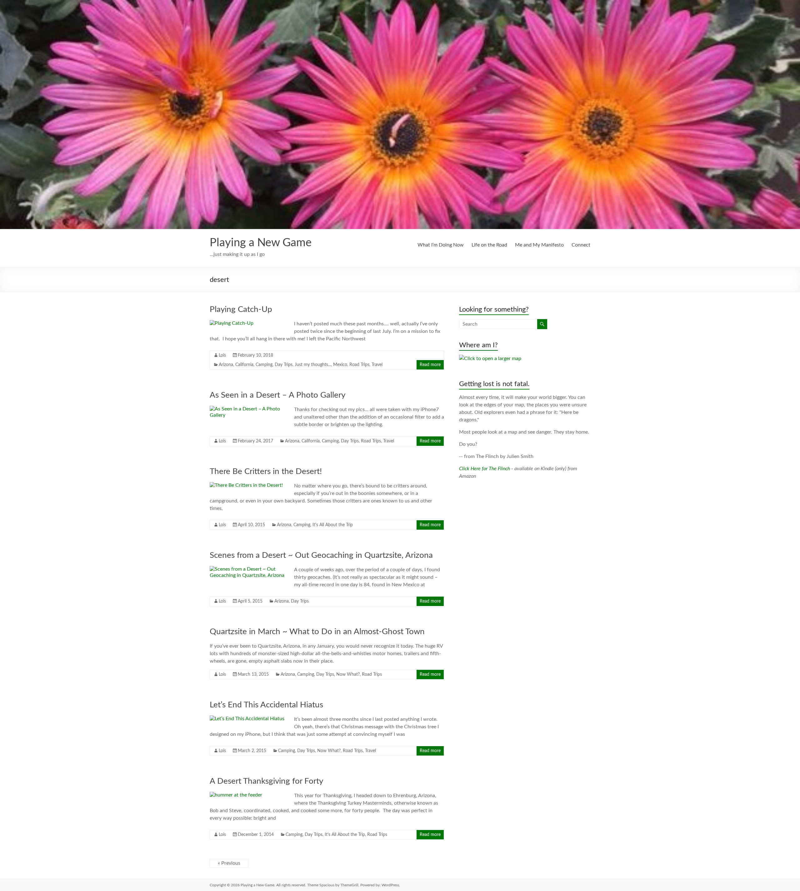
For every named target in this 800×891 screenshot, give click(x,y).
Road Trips (359, 365)
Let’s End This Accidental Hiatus (266, 705)
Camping (264, 365)
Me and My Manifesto (539, 244)
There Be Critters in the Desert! (266, 471)
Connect (581, 244)
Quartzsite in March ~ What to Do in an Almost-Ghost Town (317, 632)
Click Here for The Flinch (484, 468)
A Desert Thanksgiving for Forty (266, 781)
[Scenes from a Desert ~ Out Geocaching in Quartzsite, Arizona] (247, 569)
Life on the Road (489, 244)
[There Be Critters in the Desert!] (246, 485)
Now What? (348, 674)
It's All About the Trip (332, 525)
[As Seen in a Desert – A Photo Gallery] (247, 408)
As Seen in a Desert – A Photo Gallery (277, 395)
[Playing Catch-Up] (231, 323)
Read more (430, 365)
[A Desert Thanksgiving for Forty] (236, 794)
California (244, 365)
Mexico (340, 365)
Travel (377, 365)
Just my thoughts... (313, 365)
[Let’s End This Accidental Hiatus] (247, 718)
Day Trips (283, 365)
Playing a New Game (261, 242)
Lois (222, 355)
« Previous (229, 863)
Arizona (226, 365)
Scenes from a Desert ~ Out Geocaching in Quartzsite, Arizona (321, 555)
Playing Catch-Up (241, 309)
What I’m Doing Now (441, 244)
